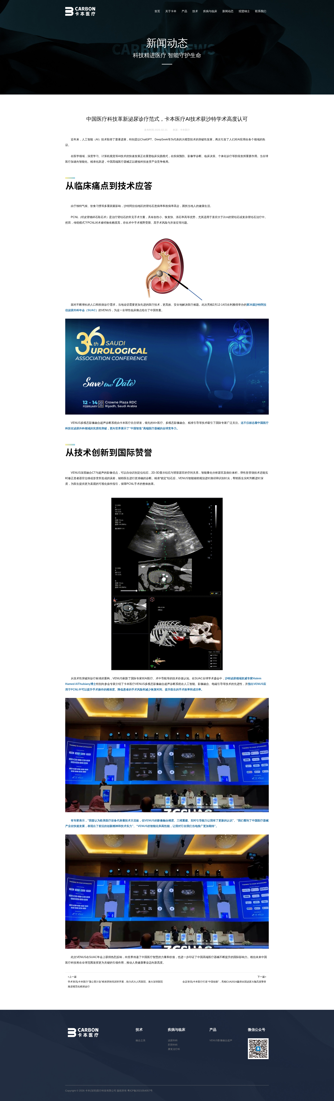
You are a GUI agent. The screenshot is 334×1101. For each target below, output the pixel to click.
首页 (157, 11)
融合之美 (140, 1040)
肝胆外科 (173, 1044)
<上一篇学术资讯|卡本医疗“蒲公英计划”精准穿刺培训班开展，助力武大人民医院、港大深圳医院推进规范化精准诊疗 (115, 981)
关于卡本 (170, 11)
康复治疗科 (174, 1049)
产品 (184, 11)
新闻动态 (227, 11)
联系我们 (260, 11)
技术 (195, 11)
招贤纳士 (244, 11)
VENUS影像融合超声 (220, 1040)
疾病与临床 (210, 11)
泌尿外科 (173, 1040)
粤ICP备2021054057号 (140, 1090)
